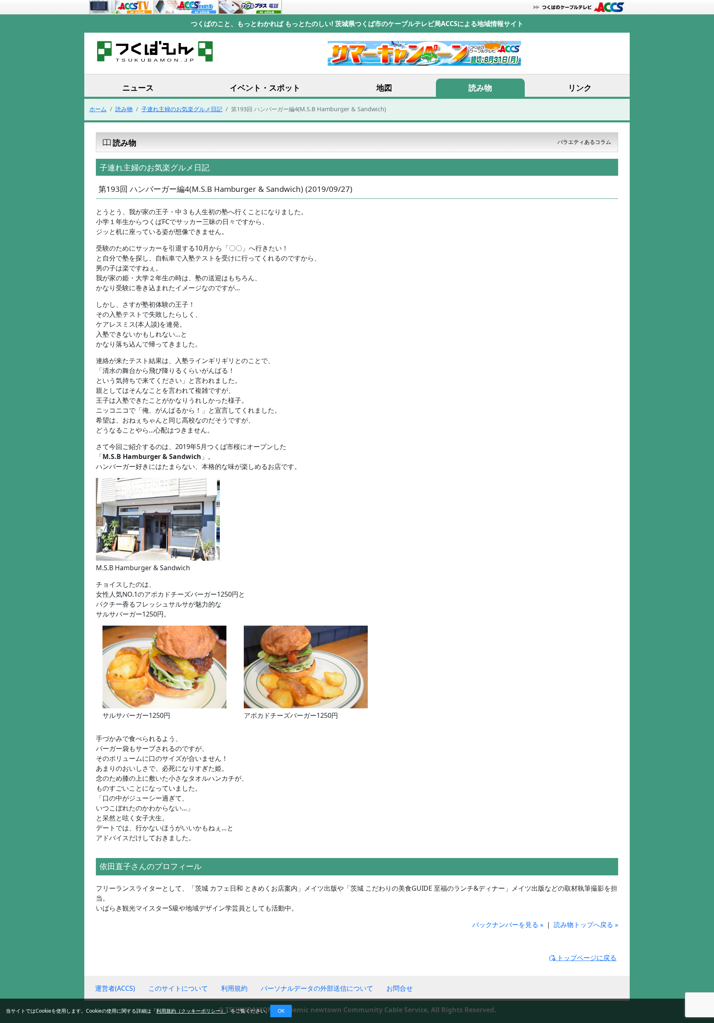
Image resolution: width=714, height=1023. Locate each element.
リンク (580, 87)
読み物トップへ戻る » (586, 924)
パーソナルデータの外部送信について (317, 988)
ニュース (138, 87)
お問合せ (399, 988)
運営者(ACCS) (115, 988)
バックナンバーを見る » (507, 924)
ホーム (98, 109)
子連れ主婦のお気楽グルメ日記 (181, 109)
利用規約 (234, 988)
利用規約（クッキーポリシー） (191, 1010)
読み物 (480, 87)
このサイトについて (178, 988)
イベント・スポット (265, 87)
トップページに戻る (585, 957)
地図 (384, 87)
